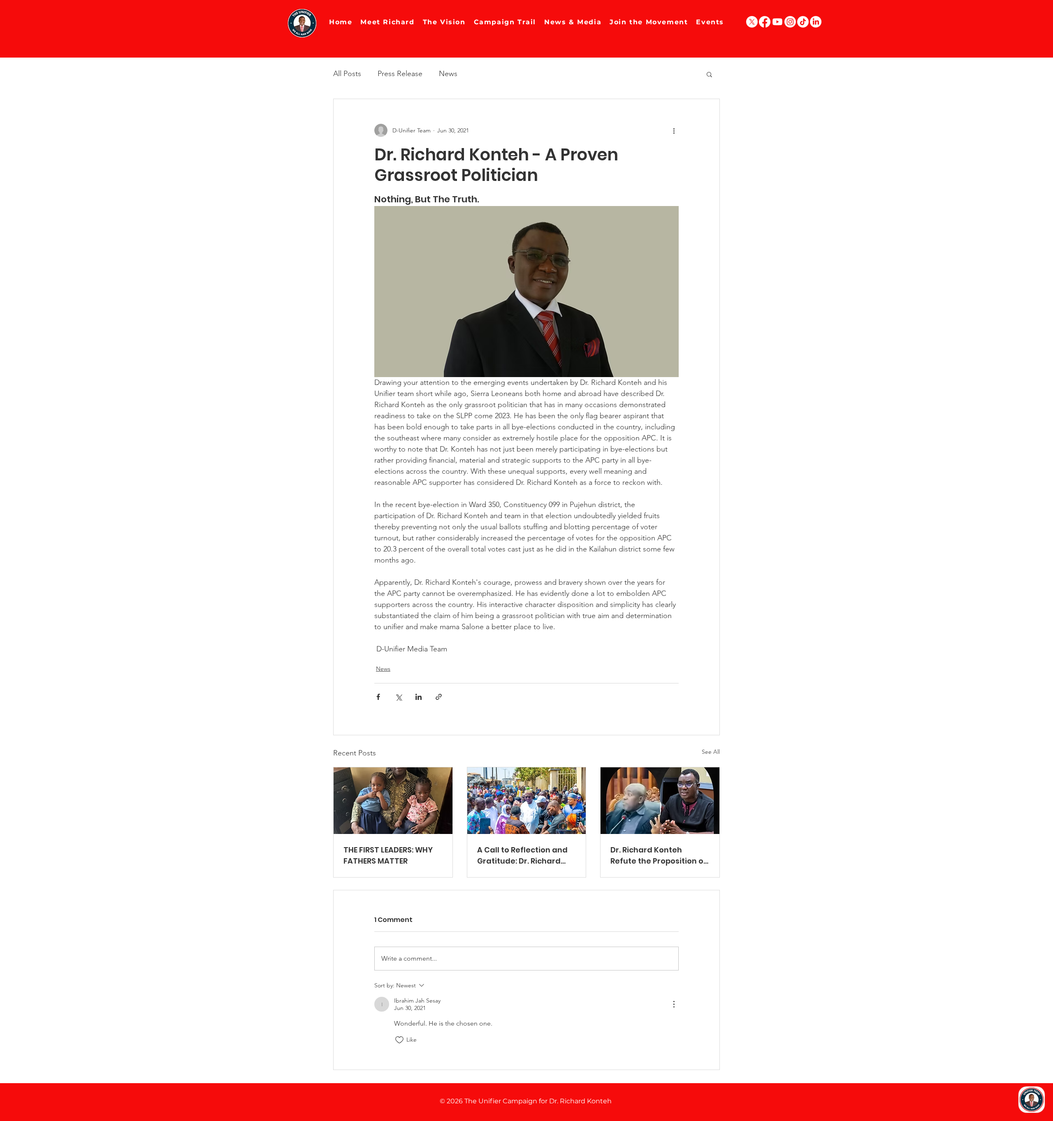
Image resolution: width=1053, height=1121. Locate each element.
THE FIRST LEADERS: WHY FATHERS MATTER (388, 855)
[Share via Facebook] (378, 697)
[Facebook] (764, 22)
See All (711, 751)
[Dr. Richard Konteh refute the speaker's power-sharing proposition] (660, 800)
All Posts (347, 73)
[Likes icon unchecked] (399, 1040)
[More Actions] (674, 1004)
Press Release (400, 73)
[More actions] (674, 130)
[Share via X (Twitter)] (398, 697)
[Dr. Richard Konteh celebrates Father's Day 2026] (393, 800)
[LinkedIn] (815, 22)
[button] (709, 74)
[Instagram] (790, 22)
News (448, 73)
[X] (752, 22)
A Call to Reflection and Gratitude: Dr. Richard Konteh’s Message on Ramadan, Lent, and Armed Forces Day (522, 855)
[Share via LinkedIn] (418, 697)
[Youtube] (777, 22)
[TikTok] (803, 22)
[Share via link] (439, 697)
